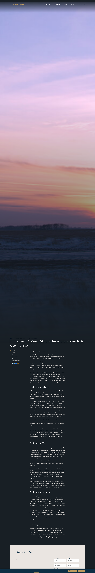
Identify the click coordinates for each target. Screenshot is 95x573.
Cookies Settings (64, 570)
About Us (81, 4)
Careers (71, 1)
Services (48, 4)
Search (83, 1)
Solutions (64, 4)
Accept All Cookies (82, 570)
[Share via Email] (18, 363)
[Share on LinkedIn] (13, 363)
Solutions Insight (16, 360)
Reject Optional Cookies (72, 570)
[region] (47, 571)
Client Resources (76, 1)
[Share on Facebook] (16, 363)
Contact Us (67, 1)
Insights (73, 4)
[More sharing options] (19, 363)
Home (12, 338)
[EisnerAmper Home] (17, 4)
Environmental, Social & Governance (28, 338)
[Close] (93, 571)
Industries (56, 4)
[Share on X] (14, 363)
